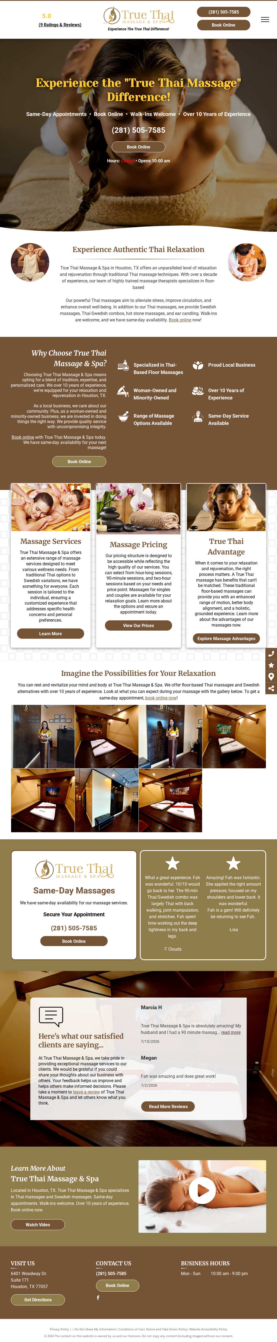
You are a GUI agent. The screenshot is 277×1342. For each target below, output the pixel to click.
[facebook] (98, 1298)
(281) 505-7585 (138, 130)
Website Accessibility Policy (208, 1329)
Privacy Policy (59, 1329)
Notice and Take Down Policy (166, 1329)
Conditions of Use (131, 1329)
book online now (161, 698)
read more (230, 1032)
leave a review (86, 1092)
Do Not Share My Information (95, 1329)
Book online (180, 319)
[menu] (265, 19)
